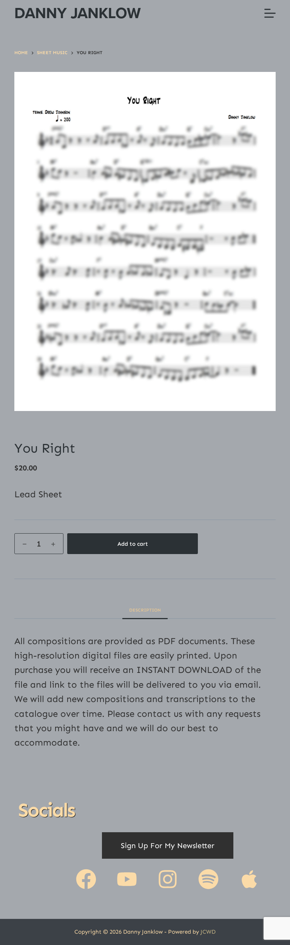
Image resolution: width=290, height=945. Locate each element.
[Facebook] (86, 879)
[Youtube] (126, 879)
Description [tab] (145, 610)
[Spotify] (208, 879)
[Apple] (249, 879)
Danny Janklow (77, 13)
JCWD (208, 931)
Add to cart (132, 543)
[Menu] (270, 13)
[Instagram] (167, 879)
